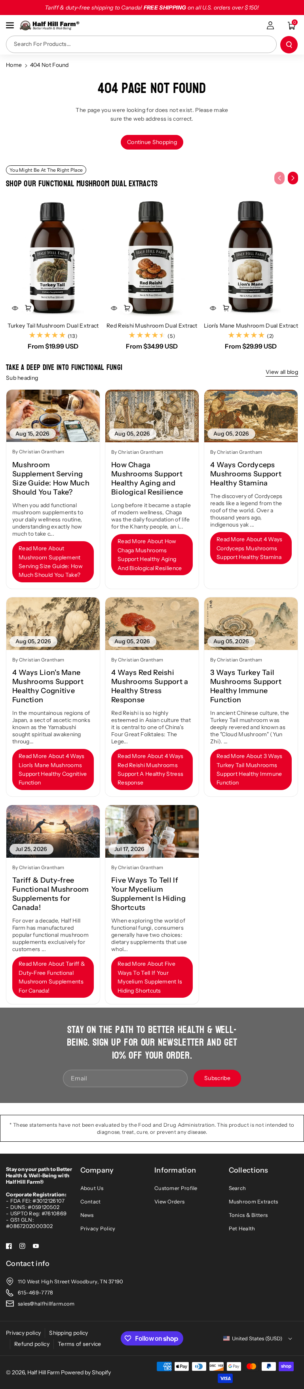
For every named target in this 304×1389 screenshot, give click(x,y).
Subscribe (217, 1078)
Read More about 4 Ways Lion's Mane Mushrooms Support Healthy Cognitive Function (53, 769)
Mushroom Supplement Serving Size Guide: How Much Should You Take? (50, 478)
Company (97, 1170)
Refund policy (31, 1343)
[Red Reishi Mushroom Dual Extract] (152, 257)
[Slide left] (279, 178)
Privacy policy (23, 1332)
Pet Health (242, 1228)
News (87, 1215)
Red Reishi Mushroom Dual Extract (152, 325)
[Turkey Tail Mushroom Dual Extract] (53, 257)
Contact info (28, 1263)
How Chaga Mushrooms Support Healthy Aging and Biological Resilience (147, 478)
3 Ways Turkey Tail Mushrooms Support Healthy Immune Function (245, 686)
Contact (90, 1201)
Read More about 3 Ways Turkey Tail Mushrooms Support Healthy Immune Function (250, 769)
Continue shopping (152, 142)
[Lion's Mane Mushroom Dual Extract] (251, 257)
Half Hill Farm (43, 1372)
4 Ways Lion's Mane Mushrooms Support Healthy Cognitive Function (48, 686)
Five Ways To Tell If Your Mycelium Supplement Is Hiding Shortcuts (148, 894)
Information (175, 1170)
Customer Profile (176, 1188)
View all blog (282, 371)
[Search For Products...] (289, 44)
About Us (91, 1188)
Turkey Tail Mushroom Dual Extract (53, 325)
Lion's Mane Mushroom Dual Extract (251, 325)
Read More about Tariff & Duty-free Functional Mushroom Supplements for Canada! (52, 977)
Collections (248, 1170)
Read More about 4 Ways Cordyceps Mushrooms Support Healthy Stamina (250, 548)
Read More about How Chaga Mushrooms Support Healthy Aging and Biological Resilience (150, 554)
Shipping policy (68, 1332)
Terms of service (79, 1343)
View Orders (169, 1201)
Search (237, 1188)
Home (14, 64)
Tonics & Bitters (248, 1215)
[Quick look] (15, 308)
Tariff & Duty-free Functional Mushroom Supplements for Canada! (50, 894)
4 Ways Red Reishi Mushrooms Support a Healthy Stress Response (149, 686)
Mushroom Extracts (253, 1201)
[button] (10, 25)
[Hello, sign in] (270, 25)
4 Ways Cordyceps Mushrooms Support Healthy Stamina (245, 473)
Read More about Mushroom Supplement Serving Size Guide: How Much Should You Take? (51, 561)
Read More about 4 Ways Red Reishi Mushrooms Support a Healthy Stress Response (151, 769)
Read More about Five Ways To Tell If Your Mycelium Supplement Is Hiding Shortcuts (150, 977)
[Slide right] (293, 178)
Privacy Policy (98, 1228)
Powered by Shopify (86, 1372)
